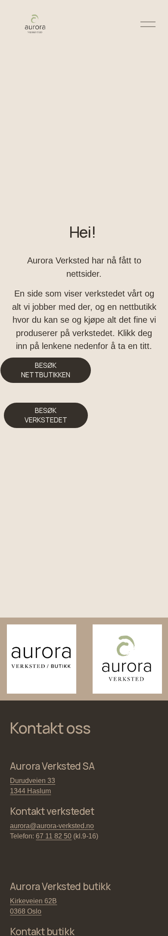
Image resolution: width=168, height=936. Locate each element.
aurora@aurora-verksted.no (52, 825)
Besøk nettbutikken (45, 370)
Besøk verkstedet (46, 415)
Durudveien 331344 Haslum (32, 786)
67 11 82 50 (54, 836)
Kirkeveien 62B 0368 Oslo (33, 906)
